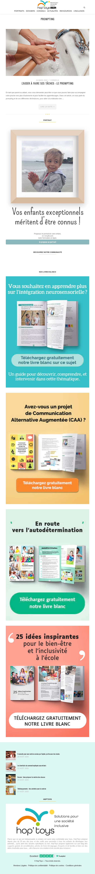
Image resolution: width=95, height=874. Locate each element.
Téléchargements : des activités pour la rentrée (31, 789)
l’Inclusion (79, 11)
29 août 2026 (23, 757)
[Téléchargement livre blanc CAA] (47, 448)
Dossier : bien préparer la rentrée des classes (31, 777)
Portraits (19, 11)
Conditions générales (74, 865)
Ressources (66, 11)
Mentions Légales (20, 865)
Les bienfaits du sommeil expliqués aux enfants (31, 765)
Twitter (82, 259)
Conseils (41, 11)
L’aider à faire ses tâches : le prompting (47, 83)
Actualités (52, 11)
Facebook (13, 259)
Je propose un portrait (47, 241)
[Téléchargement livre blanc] (47, 332)
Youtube (68, 259)
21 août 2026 (23, 768)
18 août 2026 (23, 780)
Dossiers (30, 11)
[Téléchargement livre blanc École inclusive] (47, 681)
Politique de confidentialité (38, 865)
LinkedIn (54, 259)
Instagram (27, 259)
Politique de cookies (56, 865)
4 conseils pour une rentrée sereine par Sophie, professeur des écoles (38, 754)
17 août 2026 (23, 791)
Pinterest (40, 259)
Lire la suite (47, 107)
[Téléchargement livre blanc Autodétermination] (47, 565)
